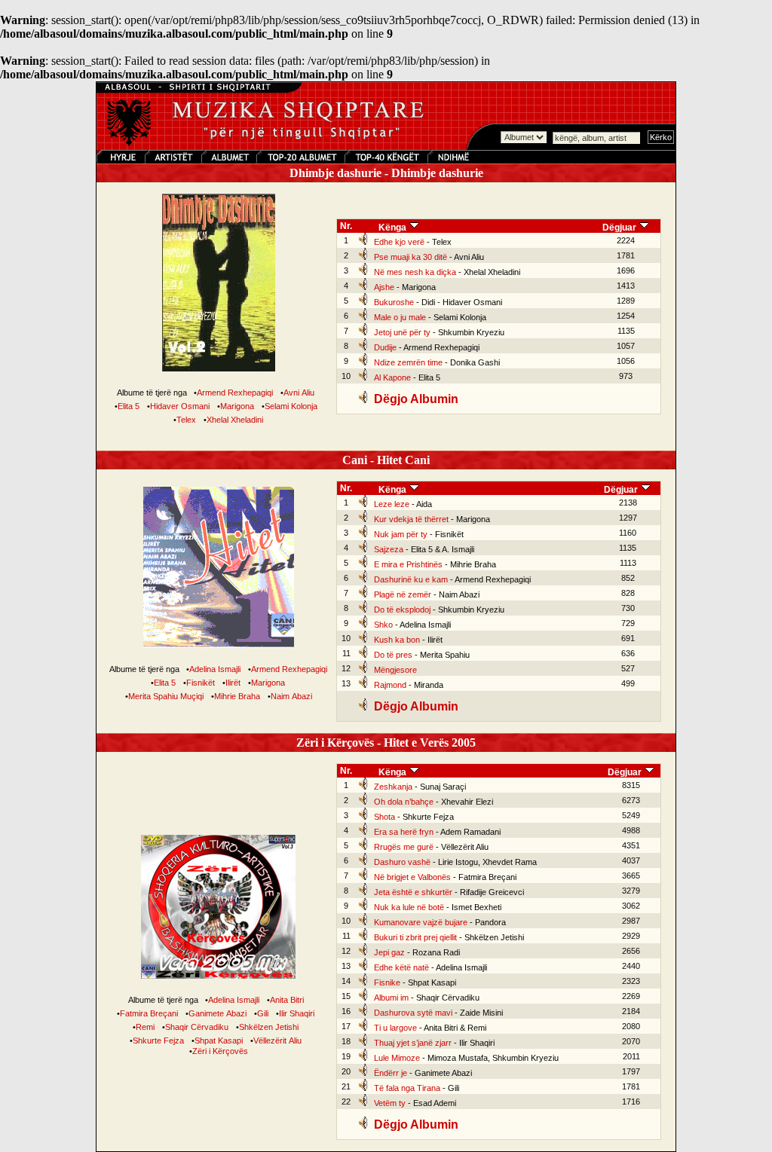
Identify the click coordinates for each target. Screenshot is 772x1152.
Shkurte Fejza (158, 1040)
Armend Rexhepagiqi (235, 392)
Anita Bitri (287, 999)
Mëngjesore (395, 669)
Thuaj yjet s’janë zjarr (413, 1042)
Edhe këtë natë (401, 967)
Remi (145, 1026)
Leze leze (391, 504)
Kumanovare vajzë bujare (420, 922)
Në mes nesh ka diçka (415, 272)
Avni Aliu (298, 392)
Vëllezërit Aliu (277, 1040)
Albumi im (391, 997)
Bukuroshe (394, 302)
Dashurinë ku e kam (411, 579)
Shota (384, 816)
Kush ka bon (397, 639)
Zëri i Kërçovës (220, 1051)
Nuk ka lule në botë (409, 907)
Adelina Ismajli (214, 669)
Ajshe (384, 287)
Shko (383, 624)
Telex (186, 419)
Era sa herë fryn (403, 831)
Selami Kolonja (291, 406)
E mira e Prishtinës (408, 564)
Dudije (385, 347)
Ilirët (232, 682)
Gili (262, 1013)
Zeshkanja (393, 786)
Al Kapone (392, 377)
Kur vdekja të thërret (411, 519)
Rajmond (390, 684)
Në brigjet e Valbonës (412, 877)
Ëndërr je (390, 1072)
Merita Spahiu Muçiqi (166, 696)
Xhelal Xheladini (235, 419)
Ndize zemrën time (408, 362)
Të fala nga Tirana (407, 1087)
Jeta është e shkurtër (413, 892)
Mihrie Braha (237, 696)
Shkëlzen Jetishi (269, 1026)
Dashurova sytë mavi (413, 1012)
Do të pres (393, 654)
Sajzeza (388, 549)
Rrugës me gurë (403, 846)
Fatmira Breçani (149, 1013)
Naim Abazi (291, 696)
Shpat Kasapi (219, 1040)
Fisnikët (200, 682)
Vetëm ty (390, 1103)
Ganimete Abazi (217, 1013)
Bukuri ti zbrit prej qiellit (415, 937)
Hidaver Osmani (180, 406)
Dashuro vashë (402, 861)
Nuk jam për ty (400, 534)
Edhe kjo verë (399, 241)
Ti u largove (395, 1027)
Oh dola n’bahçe (403, 801)
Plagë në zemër (402, 594)
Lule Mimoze (397, 1057)
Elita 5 (128, 406)
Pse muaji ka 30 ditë (410, 256)
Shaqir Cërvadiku (196, 1026)
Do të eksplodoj (402, 609)
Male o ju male (400, 317)
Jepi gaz (389, 952)
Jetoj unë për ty (402, 332)
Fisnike (387, 982)
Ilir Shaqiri (296, 1013)
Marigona (237, 406)
